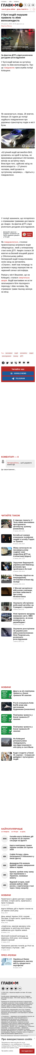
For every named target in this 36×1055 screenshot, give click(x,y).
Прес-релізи (8, 955)
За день (23, 831)
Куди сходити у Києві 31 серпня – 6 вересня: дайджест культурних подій (24, 756)
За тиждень (5, 831)
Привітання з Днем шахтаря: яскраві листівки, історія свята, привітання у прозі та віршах (16, 901)
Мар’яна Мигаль (6, 26)
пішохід (15, 356)
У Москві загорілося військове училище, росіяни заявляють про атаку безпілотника (22, 592)
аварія (31, 353)
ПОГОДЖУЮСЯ (27, 1051)
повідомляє (9, 68)
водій (16, 353)
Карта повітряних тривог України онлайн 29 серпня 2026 (21, 847)
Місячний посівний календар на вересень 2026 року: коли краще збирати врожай (14, 938)
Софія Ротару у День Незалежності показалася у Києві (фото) (22, 856)
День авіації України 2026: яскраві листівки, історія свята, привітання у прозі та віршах (16, 918)
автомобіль (23, 353)
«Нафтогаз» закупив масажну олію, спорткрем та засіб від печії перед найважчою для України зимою (16, 928)
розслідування (6, 356)
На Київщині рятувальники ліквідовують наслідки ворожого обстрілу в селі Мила (23, 743)
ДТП (21, 356)
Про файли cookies (7, 1051)
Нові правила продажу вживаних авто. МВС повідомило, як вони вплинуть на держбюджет (24, 618)
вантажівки (9, 353)
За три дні (14, 831)
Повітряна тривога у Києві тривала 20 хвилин (23, 729)
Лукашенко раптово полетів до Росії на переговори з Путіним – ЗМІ (17, 947)
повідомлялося (11, 242)
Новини (6, 687)
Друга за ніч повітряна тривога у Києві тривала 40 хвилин (23, 693)
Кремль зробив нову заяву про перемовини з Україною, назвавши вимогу (22, 875)
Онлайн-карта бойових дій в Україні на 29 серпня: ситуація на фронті (21, 839)
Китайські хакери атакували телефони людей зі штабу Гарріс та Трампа (23, 538)
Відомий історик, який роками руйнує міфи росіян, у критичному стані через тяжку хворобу (22, 885)
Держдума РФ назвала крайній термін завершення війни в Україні (22, 865)
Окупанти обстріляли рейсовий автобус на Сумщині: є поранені (23, 605)
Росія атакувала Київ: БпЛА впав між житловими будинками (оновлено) (24, 706)
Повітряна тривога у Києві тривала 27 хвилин (23, 717)
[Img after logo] (21, 5)
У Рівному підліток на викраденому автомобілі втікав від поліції (23, 578)
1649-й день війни (8, 9)
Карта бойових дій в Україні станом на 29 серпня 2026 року (17, 910)
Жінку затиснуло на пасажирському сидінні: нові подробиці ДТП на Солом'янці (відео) (22, 552)
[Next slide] (34, 9)
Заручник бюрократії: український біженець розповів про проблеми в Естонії (23, 566)
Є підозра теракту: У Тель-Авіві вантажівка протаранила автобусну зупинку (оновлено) (23, 524)
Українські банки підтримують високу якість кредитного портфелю (23, 962)
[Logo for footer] (9, 984)
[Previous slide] (30, 9)
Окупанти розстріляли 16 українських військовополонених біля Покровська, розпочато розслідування (23, 634)
